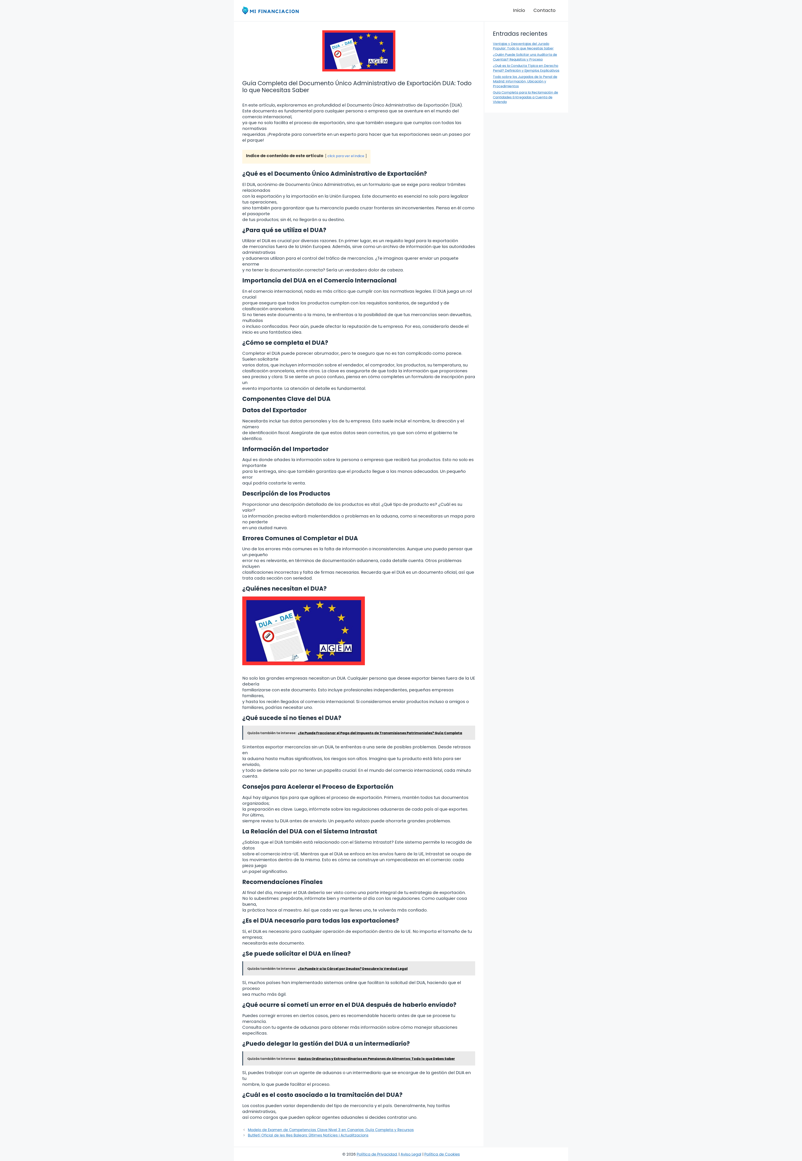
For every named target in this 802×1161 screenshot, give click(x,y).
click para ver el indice (345, 156)
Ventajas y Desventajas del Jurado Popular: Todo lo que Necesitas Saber (523, 46)
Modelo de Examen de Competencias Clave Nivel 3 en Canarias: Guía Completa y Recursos (331, 1129)
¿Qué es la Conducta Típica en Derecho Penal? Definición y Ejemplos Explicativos (526, 68)
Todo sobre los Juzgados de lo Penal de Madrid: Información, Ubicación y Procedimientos (525, 81)
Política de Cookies (442, 1154)
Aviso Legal (411, 1154)
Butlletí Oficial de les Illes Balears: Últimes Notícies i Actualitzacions (308, 1135)
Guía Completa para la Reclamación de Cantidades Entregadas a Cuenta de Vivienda (525, 97)
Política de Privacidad (377, 1154)
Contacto (544, 10)
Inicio (519, 10)
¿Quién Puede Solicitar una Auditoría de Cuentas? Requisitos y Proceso (525, 57)
